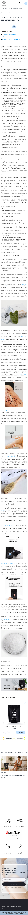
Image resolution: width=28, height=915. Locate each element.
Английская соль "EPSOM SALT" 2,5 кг (12, 726)
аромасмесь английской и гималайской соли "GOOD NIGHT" (14, 338)
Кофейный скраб (21, 374)
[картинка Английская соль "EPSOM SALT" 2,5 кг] (14, 713)
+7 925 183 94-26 (15, 902)
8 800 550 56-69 (4, 902)
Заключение (5, 42)
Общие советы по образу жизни (10, 37)
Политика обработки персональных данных (11, 906)
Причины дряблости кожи (9, 34)
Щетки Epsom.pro (10, 456)
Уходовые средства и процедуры (11, 39)
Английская (4, 510)
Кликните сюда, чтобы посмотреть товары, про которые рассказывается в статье (14, 913)
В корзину (20, 732)
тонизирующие (11, 617)
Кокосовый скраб (5, 410)
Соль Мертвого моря (7, 525)
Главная (2, 12)
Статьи (10, 12)
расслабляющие (5, 619)
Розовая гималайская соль (9, 563)
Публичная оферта (5, 908)
